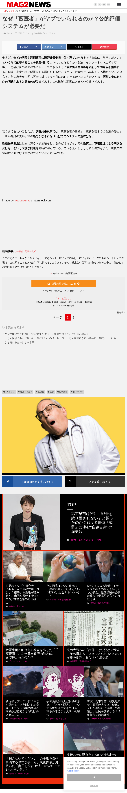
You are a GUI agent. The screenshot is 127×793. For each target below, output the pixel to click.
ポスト (80, 47)
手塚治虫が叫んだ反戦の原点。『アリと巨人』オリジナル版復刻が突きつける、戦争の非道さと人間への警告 (63, 708)
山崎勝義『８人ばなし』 (45, 33)
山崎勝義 (63, 392)
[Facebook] (95, 4)
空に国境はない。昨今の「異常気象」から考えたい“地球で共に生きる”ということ (63, 590)
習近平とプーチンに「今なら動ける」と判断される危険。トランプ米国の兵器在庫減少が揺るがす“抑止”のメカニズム (22, 708)
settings (94, 785)
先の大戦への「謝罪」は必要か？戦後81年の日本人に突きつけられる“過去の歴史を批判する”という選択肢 (94, 653)
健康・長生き (26, 392)
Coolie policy (73, 771)
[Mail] (108, 4)
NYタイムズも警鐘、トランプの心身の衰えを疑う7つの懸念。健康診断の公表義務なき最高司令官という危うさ (103, 592)
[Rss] (104, 4)
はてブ (50, 47)
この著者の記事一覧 (24, 251)
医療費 (41, 392)
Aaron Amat (22, 200)
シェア (24, 47)
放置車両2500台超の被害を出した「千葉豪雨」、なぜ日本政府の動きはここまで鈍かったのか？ (32, 653)
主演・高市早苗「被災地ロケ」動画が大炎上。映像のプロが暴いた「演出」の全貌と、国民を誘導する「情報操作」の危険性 (103, 708)
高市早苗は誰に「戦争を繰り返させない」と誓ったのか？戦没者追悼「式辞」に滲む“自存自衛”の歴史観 (92, 523)
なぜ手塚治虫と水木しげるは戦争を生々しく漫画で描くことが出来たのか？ (47, 334)
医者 (52, 392)
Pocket (105, 47)
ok (94, 777)
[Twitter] (100, 4)
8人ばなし (10, 392)
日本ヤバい (78, 392)
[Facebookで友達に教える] (32, 477)
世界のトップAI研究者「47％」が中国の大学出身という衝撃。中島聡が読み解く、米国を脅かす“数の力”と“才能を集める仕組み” (22, 594)
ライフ (9, 33)
